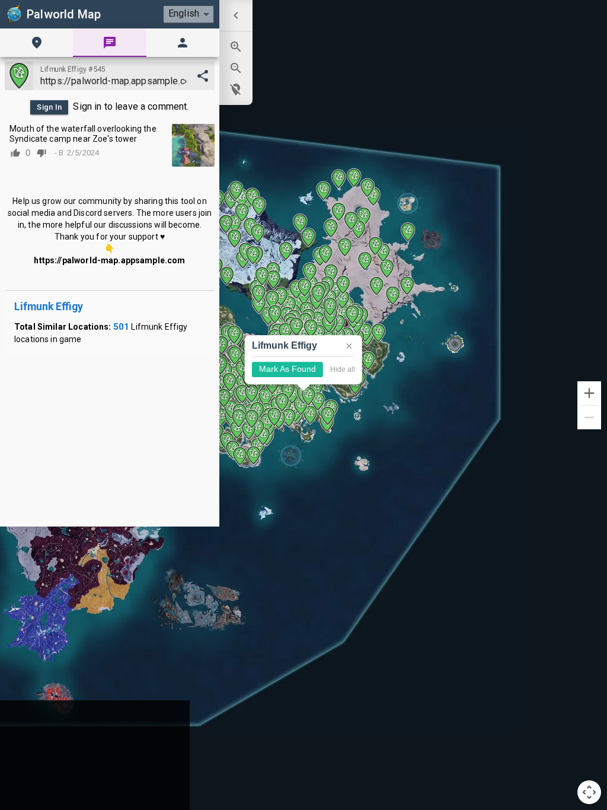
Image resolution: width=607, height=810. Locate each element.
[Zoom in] (589, 393)
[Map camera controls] (589, 792)
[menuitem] (236, 15)
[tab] (36, 42)
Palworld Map (64, 14)
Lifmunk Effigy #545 (73, 69)
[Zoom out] (589, 417)
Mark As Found (287, 369)
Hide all (342, 369)
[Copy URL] (203, 76)
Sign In (49, 107)
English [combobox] (183, 13)
